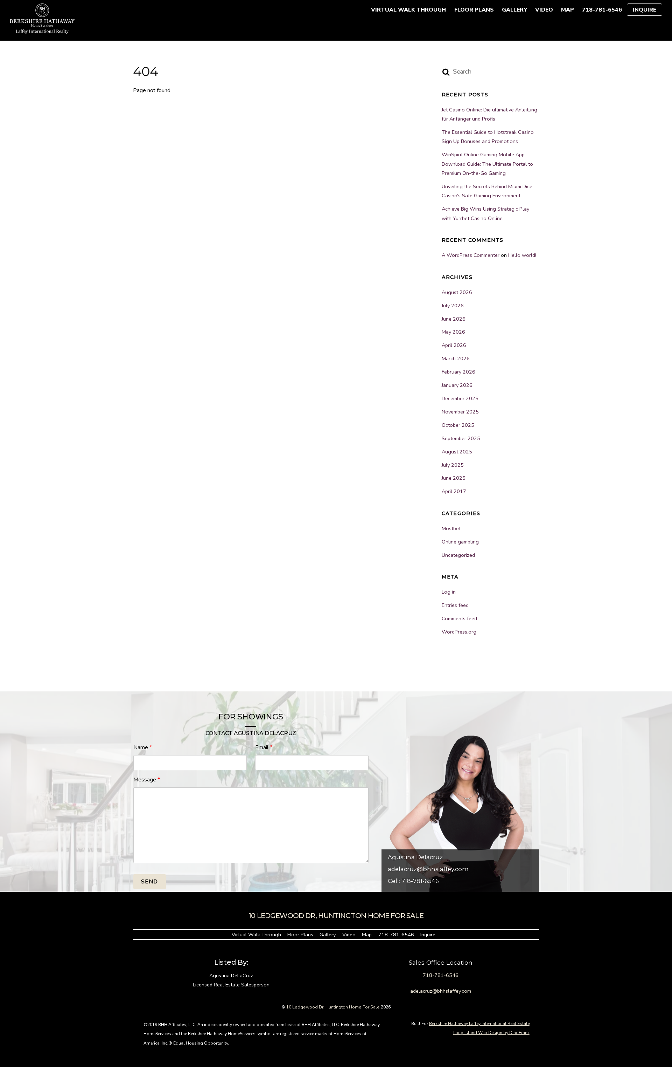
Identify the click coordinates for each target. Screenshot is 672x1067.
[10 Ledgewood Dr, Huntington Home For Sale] (42, 30)
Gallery (514, 10)
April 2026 (454, 345)
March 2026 (456, 358)
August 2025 (457, 451)
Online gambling (460, 541)
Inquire (644, 10)
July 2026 (453, 305)
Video (544, 10)
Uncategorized (458, 555)
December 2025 (460, 398)
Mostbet (451, 528)
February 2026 (458, 371)
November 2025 (460, 411)
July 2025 (453, 464)
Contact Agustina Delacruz (250, 733)
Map (567, 10)
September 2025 (461, 438)
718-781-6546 (602, 10)
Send (149, 881)
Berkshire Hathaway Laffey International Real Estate (479, 1023)
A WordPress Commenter (470, 255)
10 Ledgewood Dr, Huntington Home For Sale (333, 1007)
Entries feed (455, 605)
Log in (449, 591)
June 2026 (453, 318)
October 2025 (458, 425)
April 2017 (454, 491)
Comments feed (459, 618)
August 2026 (457, 292)
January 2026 (457, 385)
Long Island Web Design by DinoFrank (491, 1032)
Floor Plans (474, 10)
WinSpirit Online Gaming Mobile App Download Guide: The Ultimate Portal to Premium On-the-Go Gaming (487, 164)
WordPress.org (459, 631)
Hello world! (522, 255)
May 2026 (453, 331)
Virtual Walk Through (408, 10)
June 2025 (453, 477)
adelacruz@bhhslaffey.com (428, 869)
